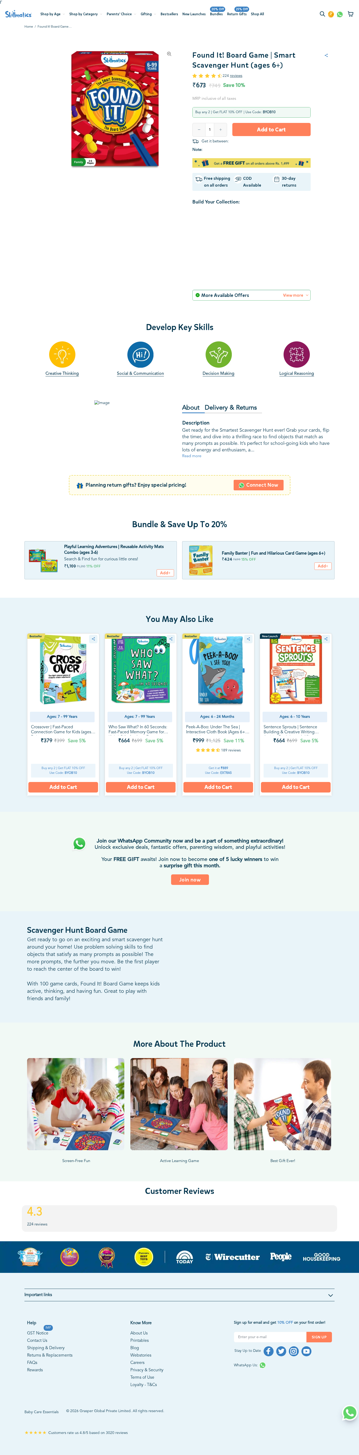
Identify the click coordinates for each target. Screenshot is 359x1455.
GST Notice (37, 1345)
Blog (134, 1361)
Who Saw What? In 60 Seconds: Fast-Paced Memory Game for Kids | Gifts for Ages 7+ (138, 745)
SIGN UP (319, 1349)
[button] (208, 763)
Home (28, 26)
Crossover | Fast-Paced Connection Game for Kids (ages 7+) (61, 745)
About (190, 420)
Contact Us (37, 1353)
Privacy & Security (146, 1383)
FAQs (32, 1375)
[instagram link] (294, 1364)
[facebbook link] (269, 1364)
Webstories (140, 1368)
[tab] (193, 421)
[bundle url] (43, 573)
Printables (139, 1353)
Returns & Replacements (50, 1368)
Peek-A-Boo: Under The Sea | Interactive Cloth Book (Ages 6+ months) (215, 745)
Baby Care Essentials (41, 1425)
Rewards (35, 1383)
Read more (191, 469)
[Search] (323, 14)
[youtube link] (306, 1364)
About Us (139, 1346)
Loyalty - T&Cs (143, 1398)
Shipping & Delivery (46, 1361)
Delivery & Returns (231, 420)
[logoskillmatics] (18, 13)
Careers (137, 1375)
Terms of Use (142, 1390)
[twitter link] (281, 1364)
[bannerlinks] (179, 1269)
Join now (190, 892)
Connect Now (262, 497)
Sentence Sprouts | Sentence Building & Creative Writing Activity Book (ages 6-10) (290, 745)
